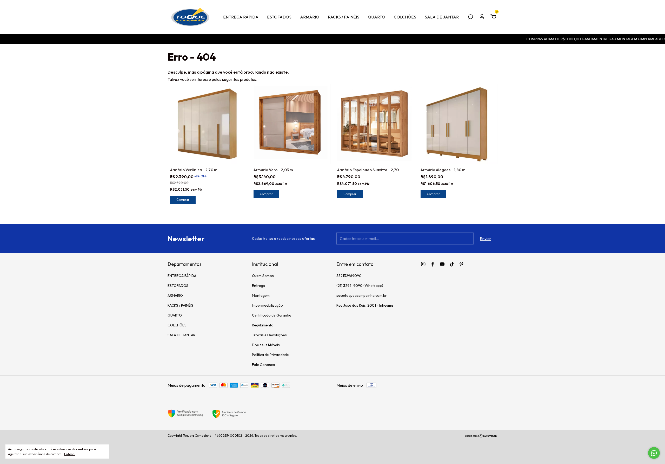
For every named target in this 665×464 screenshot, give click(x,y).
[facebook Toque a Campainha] (432, 264)
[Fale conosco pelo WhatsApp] (654, 453)
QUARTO (376, 17)
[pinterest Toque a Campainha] (461, 264)
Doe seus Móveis (266, 345)
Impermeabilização (267, 305)
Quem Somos (263, 275)
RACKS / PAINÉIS (343, 17)
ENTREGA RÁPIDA (240, 17)
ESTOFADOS (279, 17)
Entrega (258, 285)
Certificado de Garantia (271, 315)
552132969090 (349, 275)
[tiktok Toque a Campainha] (451, 264)
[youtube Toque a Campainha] (442, 264)
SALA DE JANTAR (442, 17)
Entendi (69, 454)
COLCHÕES (405, 17)
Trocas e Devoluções (269, 335)
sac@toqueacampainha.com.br (361, 295)
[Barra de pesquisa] (470, 17)
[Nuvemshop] (481, 436)
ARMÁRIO (309, 17)
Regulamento (263, 325)
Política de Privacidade (270, 354)
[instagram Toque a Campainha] (423, 264)
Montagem (261, 295)
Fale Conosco (263, 364)
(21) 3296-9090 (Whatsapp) (359, 285)
